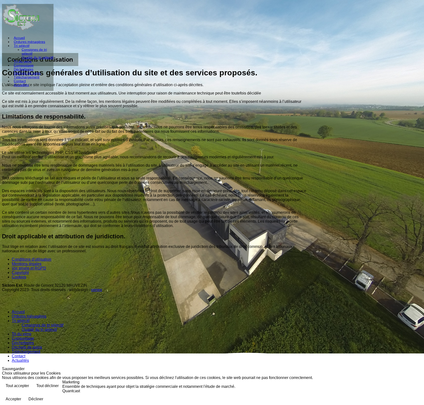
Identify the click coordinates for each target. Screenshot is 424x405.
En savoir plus (405, 386)
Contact (20, 81)
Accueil (19, 38)
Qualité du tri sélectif (37, 57)
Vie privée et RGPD (29, 268)
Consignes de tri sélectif (42, 325)
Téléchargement (26, 77)
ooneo (96, 290)
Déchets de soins (27, 73)
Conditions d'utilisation (31, 259)
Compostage (24, 65)
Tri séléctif (21, 46)
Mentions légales (26, 264)
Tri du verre (23, 61)
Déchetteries (23, 69)
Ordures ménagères (29, 42)
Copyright (20, 272)
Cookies (19, 277)
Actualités (21, 85)
